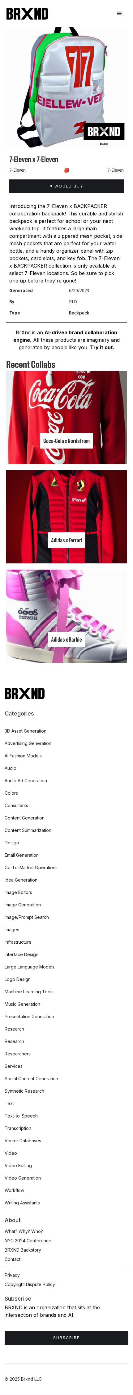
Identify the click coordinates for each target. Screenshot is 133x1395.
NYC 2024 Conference (28, 1240)
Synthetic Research (24, 1091)
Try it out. (102, 347)
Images (12, 929)
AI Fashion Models (23, 755)
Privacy (12, 1275)
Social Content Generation (31, 1078)
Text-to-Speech (21, 1115)
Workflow (14, 1190)
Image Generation (23, 904)
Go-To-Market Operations (31, 867)
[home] (27, 13)
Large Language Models (29, 966)
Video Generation (23, 1178)
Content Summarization (28, 830)
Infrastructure (18, 942)
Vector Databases (23, 1140)
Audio (10, 768)
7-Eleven (17, 170)
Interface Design (21, 954)
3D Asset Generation (25, 731)
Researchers (18, 1053)
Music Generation (22, 1004)
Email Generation (22, 855)
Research (14, 1029)
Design (12, 842)
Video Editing (18, 1165)
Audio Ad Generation (26, 780)
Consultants (16, 805)
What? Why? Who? (24, 1231)
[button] (119, 13)
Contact (12, 1259)
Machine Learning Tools (29, 991)
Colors (11, 793)
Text (9, 1103)
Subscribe (66, 1337)
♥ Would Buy (66, 186)
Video (11, 1153)
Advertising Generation (28, 743)
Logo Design (18, 979)
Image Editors (18, 892)
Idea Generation (21, 880)
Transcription (18, 1128)
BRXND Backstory (23, 1250)
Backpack (79, 312)
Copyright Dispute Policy (30, 1284)
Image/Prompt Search (27, 917)
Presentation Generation (29, 1016)
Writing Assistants (22, 1202)
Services (14, 1066)
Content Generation (25, 817)
